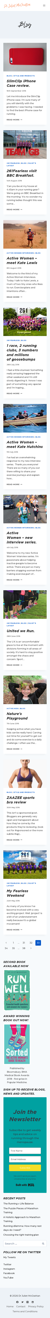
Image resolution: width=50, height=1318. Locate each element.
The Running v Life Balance (18, 1203)
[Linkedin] (32, 1302)
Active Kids (12, 708)
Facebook (9, 1273)
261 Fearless (13, 163)
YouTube (8, 1277)
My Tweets (9, 1257)
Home (9, 1306)
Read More (14, 120)
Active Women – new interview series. (22, 537)
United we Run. (21, 631)
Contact (20, 1306)
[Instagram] (27, 1302)
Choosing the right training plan (21, 1235)
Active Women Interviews (20, 253)
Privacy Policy (36, 1306)
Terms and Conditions (25, 1311)
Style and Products (24, 76)
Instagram (9, 1269)
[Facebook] (17, 1302)
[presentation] (25, 57)
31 (24, 942)
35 (13, 948)
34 (6, 948)
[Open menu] (44, 5)
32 (31, 942)
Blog (9, 76)
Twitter (7, 1264)
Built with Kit (25, 1184)
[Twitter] (22, 1302)
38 (23, 948)
